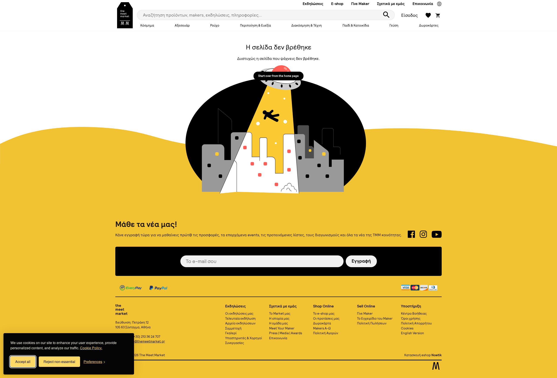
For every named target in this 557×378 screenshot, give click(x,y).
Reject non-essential (59, 361)
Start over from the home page (278, 76)
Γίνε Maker (360, 3)
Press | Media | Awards (285, 333)
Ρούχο (214, 25)
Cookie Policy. (91, 347)
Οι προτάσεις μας (326, 318)
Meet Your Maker (281, 328)
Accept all (22, 361)
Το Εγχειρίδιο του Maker (375, 318)
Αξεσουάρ (182, 25)
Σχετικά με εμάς (391, 3)
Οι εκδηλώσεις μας (239, 313)
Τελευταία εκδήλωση (240, 318)
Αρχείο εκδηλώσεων (240, 323)
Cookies (407, 328)
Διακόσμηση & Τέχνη (306, 25)
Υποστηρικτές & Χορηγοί (243, 338)
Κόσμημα (147, 25)
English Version (412, 333)
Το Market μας (279, 313)
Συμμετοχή (233, 328)
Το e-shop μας (323, 313)
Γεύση (393, 25)
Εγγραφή (361, 261)
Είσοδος (409, 15)
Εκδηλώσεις (313, 3)
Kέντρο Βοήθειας (414, 313)
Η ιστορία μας (279, 318)
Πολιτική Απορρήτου (416, 323)
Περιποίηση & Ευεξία (255, 25)
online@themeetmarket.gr (145, 341)
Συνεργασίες (234, 343)
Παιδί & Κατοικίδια (355, 25)
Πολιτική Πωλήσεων (371, 323)
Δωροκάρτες (428, 25)
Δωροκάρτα (322, 323)
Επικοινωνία (423, 3)
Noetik (436, 355)
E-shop (337, 3)
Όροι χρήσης (410, 318)
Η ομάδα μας (278, 323)
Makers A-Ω (322, 328)
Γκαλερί (231, 333)
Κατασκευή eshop (417, 355)
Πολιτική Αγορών (325, 333)
